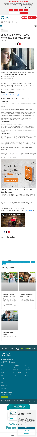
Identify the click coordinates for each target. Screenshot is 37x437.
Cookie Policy (2, 401)
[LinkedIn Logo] (36, 401)
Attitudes (20, 262)
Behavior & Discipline (26, 262)
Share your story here (25, 348)
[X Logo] (27, 401)
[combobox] (18, 26)
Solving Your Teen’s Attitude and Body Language (11, 94)
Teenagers (4, 264)
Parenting (32, 262)
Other (24, 12)
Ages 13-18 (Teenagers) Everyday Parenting (9, 262)
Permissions (8, 401)
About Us (2, 365)
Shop (25, 365)
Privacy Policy (21, 400)
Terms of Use (16, 400)
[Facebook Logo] (25, 401)
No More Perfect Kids (29, 210)
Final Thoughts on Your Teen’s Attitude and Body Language (12, 95)
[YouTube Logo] (29, 401)
